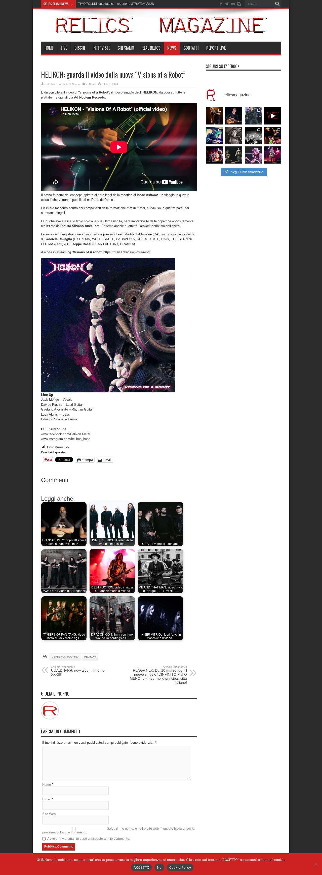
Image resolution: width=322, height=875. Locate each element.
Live (64, 48)
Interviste (101, 48)
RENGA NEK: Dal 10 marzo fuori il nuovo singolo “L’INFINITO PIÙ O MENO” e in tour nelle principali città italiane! (158, 674)
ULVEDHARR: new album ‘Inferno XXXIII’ (78, 670)
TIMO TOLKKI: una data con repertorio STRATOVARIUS (116, 4)
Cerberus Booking (65, 656)
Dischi (79, 48)
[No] (315, 864)
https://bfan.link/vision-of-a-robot (126, 252)
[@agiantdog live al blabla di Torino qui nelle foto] (253, 135)
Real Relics (151, 48)
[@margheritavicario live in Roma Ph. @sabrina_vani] (233, 135)
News (171, 48)
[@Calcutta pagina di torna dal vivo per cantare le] (214, 135)
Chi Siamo (126, 48)
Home (49, 48)
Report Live (216, 48)
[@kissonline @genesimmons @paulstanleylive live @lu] (214, 155)
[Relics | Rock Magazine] (161, 29)
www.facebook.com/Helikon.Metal (65, 434)
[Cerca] (277, 4)
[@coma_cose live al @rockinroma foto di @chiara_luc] (253, 155)
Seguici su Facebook (222, 66)
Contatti (191, 48)
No (159, 867)
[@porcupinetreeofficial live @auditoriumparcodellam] (272, 155)
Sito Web (49, 814)
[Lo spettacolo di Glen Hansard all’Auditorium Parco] (233, 115)
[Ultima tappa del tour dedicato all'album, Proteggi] (214, 115)
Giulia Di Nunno (71, 84)
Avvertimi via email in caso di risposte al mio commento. (88, 838)
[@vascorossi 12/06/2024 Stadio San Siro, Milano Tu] (253, 115)
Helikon (90, 656)
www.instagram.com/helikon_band (65, 439)
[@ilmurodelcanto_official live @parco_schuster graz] (233, 155)
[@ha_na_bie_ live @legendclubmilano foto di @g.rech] (272, 135)
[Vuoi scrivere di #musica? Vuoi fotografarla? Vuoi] (272, 115)
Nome (46, 785)
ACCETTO (141, 867)
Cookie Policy (180, 867)
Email (46, 799)
